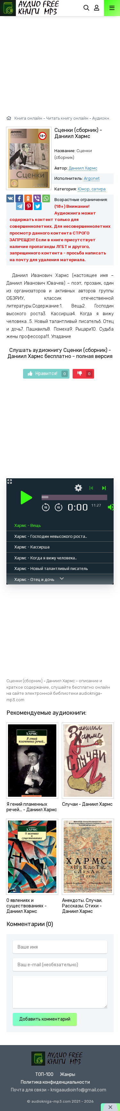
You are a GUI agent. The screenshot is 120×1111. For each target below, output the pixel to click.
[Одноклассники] (28, 198)
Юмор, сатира (92, 189)
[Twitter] (38, 206)
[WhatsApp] (46, 198)
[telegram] (20, 206)
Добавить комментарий (44, 1019)
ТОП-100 (44, 1074)
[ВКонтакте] (10, 198)
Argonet (92, 178)
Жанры (67, 1074)
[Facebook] (19, 198)
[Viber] (37, 198)
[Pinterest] (29, 206)
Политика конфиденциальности (55, 1082)
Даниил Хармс (83, 168)
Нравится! (51, 373)
